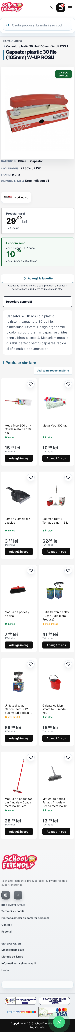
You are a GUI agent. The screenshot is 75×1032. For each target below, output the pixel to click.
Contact (6, 924)
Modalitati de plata (12, 949)
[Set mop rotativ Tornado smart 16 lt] (56, 495)
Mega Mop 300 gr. (54, 425)
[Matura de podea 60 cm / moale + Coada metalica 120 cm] (19, 775)
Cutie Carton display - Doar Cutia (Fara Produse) (55, 615)
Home (7, 40)
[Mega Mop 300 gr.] (56, 402)
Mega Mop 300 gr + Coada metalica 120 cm (18, 429)
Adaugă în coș (18, 458)
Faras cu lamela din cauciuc (17, 520)
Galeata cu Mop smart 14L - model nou (54, 709)
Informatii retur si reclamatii (18, 963)
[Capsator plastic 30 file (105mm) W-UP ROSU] (37, 113)
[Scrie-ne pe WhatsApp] (59, 1022)
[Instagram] (5, 895)
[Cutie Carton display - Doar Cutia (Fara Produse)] (56, 589)
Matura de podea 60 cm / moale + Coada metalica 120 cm (18, 802)
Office (18, 40)
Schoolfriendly (43, 1023)
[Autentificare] (51, 7)
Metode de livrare (12, 956)
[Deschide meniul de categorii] (70, 7)
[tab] (37, 301)
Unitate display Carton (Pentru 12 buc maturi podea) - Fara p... (18, 709)
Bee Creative (38, 1027)
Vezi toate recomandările (53, 370)
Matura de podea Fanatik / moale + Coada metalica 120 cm (55, 802)
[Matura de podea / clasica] (19, 589)
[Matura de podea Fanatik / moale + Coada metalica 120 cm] (56, 775)
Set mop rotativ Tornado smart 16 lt (55, 520)
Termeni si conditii (12, 911)
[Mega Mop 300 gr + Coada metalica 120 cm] (19, 402)
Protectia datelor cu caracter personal (25, 918)
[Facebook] (18, 895)
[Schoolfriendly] (19, 862)
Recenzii (6, 931)
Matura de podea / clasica (17, 613)
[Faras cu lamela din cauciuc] (19, 495)
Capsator (36, 161)
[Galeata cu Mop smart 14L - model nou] (56, 682)
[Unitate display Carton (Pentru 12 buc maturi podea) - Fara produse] (19, 682)
